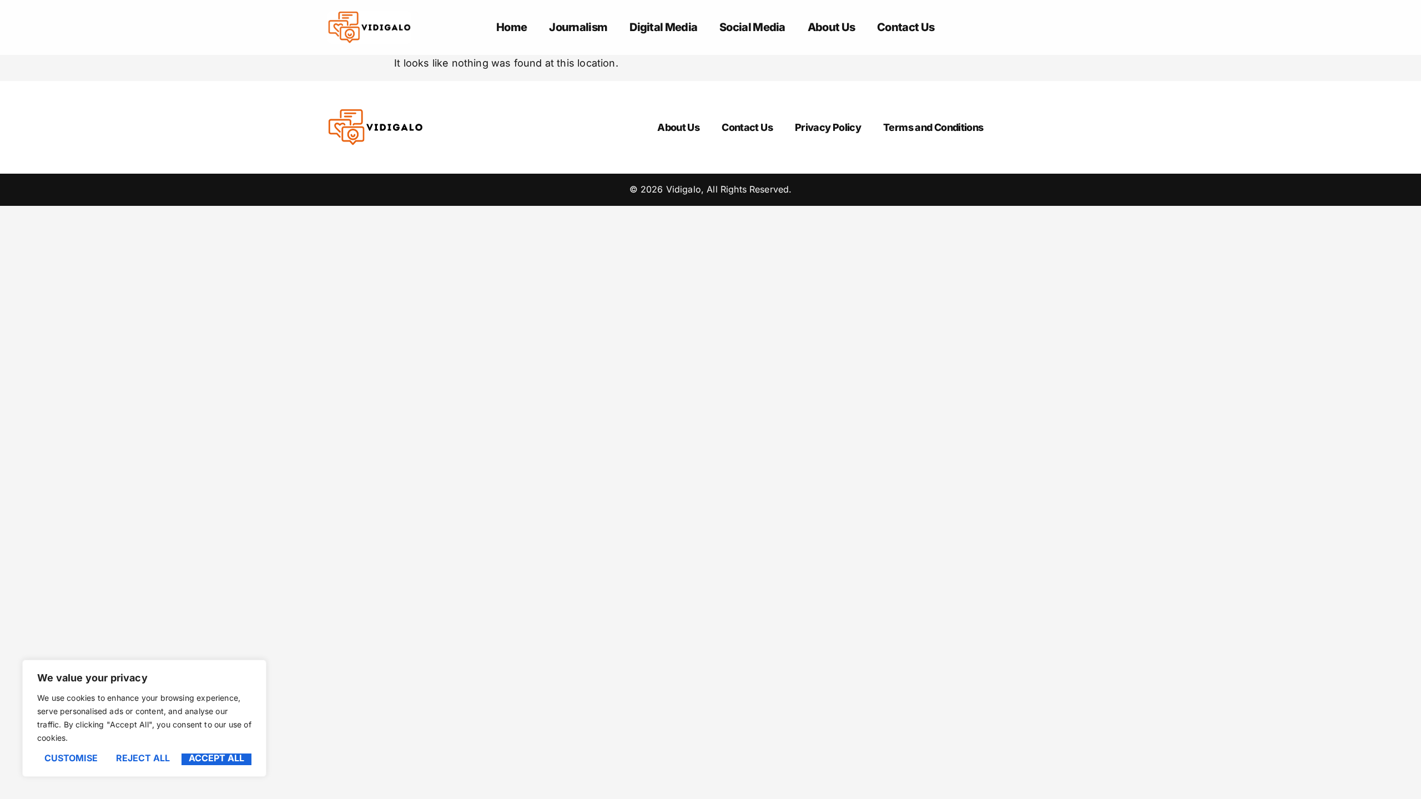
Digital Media (663, 27)
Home (511, 27)
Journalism (578, 27)
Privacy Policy (828, 127)
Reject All (143, 758)
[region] (144, 718)
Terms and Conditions (933, 127)
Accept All (216, 758)
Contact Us (905, 27)
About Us (831, 27)
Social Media (752, 27)
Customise (71, 758)
